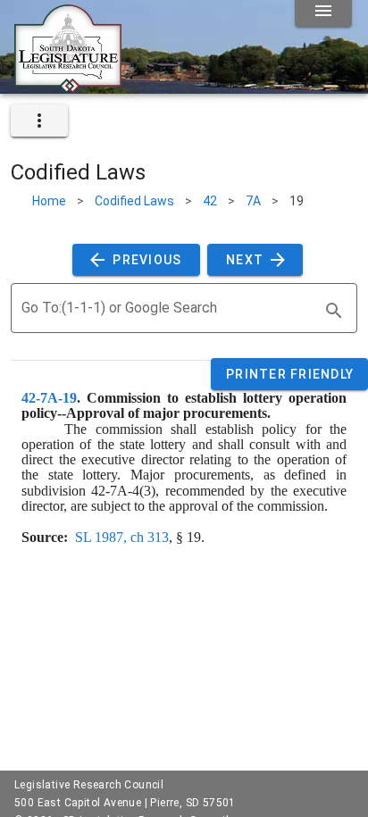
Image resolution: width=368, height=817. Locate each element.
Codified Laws (134, 201)
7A (253, 201)
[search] (334, 310)
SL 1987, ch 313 (122, 537)
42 (210, 201)
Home (49, 201)
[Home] (67, 86)
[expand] (39, 120)
